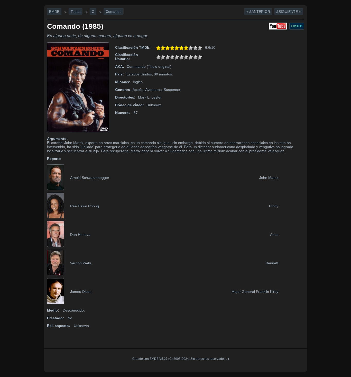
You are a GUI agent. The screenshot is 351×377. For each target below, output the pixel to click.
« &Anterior (258, 11)
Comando (114, 11)
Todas (75, 11)
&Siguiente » (288, 11)
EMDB (54, 11)
